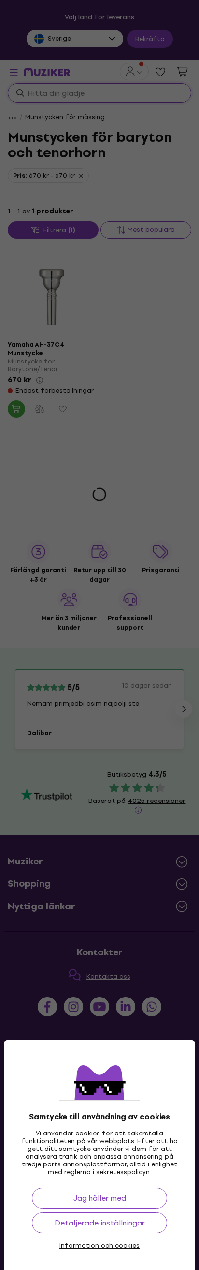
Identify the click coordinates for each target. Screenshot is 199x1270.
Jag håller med (99, 1198)
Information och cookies (99, 1246)
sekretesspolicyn (123, 1172)
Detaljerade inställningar (100, 1223)
